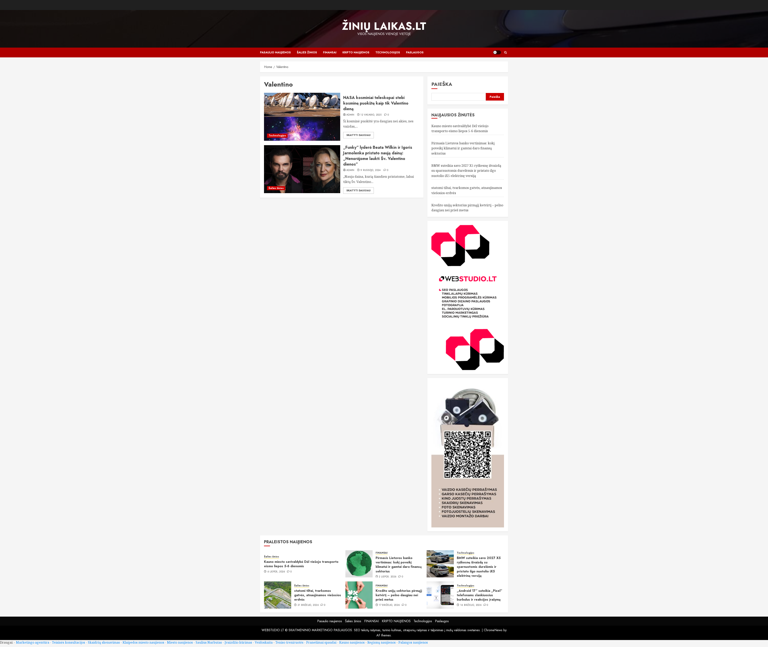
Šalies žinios (307, 52)
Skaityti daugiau (358, 135)
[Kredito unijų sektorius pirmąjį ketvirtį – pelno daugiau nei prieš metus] (359, 595)
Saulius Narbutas (209, 642)
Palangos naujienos (413, 642)
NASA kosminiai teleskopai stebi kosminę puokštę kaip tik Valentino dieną (375, 103)
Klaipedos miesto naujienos (143, 642)
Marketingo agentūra (32, 642)
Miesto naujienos (180, 642)
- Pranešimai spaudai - (321, 642)
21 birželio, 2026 (308, 605)
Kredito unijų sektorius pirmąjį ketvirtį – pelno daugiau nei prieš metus (399, 595)
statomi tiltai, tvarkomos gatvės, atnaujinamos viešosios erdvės (317, 595)
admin (350, 115)
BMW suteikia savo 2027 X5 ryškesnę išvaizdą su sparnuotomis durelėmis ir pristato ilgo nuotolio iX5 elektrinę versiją (466, 170)
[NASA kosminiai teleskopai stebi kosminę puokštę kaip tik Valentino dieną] (302, 117)
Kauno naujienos (352, 642)
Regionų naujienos (381, 642)
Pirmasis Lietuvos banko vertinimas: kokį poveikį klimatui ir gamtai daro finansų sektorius (463, 148)
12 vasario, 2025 (370, 115)
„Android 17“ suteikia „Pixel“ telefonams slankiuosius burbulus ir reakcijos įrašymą (479, 595)
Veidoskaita (264, 642)
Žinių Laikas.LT (384, 26)
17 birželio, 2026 (389, 605)
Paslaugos (415, 52)
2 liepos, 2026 (387, 576)
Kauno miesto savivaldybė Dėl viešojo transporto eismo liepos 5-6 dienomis (301, 563)
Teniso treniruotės (289, 642)
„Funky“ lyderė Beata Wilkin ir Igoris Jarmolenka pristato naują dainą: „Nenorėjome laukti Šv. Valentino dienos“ (377, 156)
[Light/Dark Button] (497, 52)
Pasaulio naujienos (275, 52)
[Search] (505, 52)
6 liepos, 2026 (276, 571)
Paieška (441, 84)
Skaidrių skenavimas (104, 642)
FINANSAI (329, 52)
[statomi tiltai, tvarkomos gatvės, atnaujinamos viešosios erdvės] (277, 595)
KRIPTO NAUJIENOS (355, 52)
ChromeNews (493, 630)
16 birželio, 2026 (471, 605)
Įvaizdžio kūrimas (238, 642)
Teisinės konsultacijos (68, 642)
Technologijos (387, 52)
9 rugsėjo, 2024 (370, 170)
